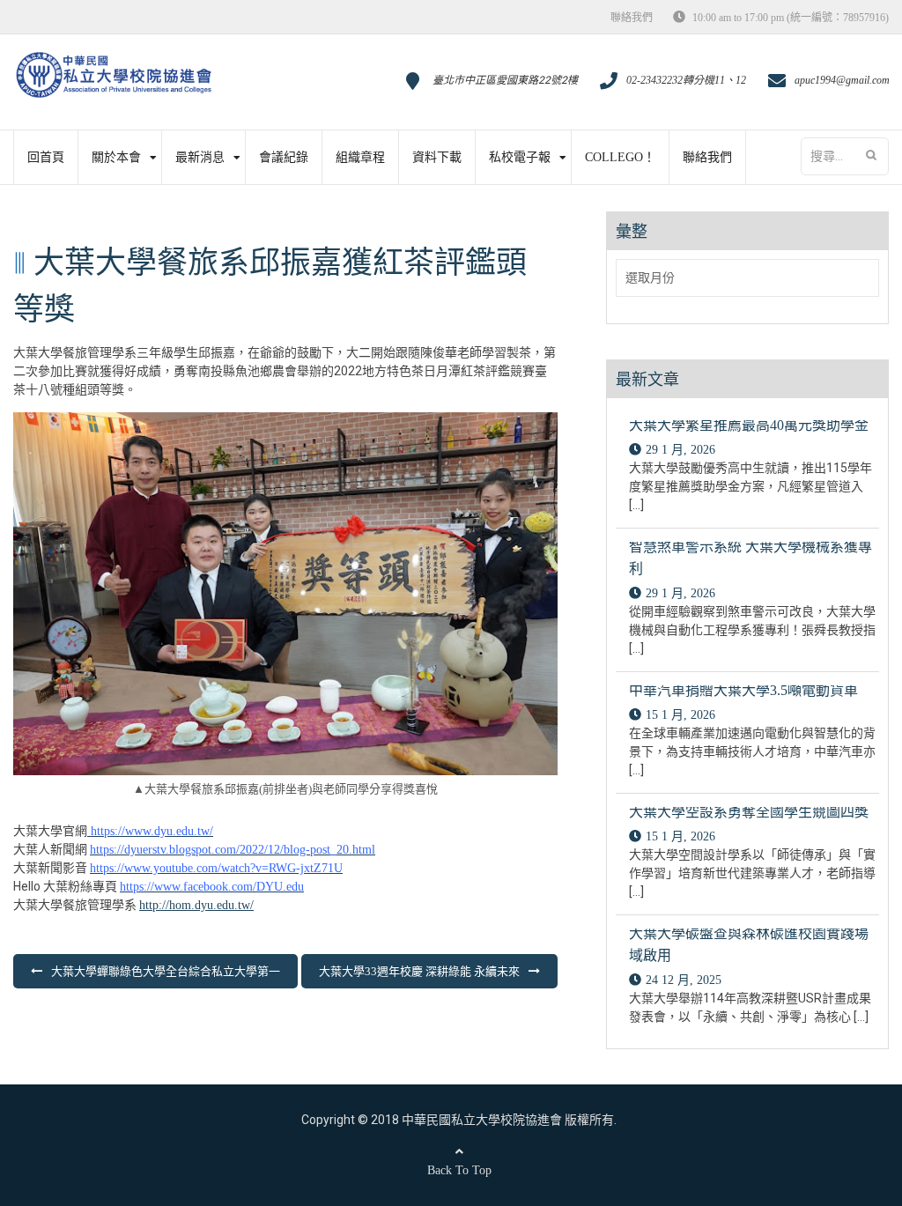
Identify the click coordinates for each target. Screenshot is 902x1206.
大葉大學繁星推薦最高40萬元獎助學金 (749, 425)
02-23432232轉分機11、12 (686, 80)
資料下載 (437, 157)
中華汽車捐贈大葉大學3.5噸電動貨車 (743, 690)
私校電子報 (520, 157)
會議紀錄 (283, 157)
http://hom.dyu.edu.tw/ (196, 905)
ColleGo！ (620, 157)
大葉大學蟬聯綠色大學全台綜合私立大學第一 (165, 971)
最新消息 (200, 157)
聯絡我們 (631, 17)
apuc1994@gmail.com (842, 80)
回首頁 (45, 157)
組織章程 (360, 157)
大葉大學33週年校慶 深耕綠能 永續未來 (419, 971)
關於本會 (116, 157)
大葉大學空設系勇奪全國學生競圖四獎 (749, 811)
